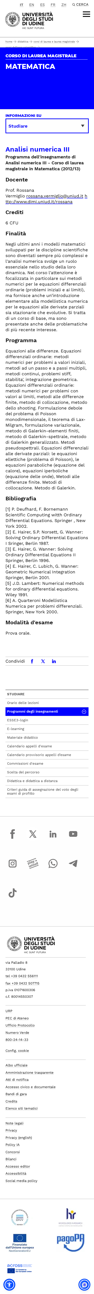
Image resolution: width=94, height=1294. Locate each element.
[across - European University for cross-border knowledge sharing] (19, 1270)
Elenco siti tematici (21, 1108)
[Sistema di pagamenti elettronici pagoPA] (70, 1245)
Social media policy (21, 1181)
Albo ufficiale (16, 1065)
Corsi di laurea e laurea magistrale (54, 41)
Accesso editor (17, 1166)
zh (63, 5)
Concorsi (12, 1152)
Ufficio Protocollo (20, 1025)
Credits (11, 1101)
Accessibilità (15, 1173)
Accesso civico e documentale (30, 1087)
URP (8, 1011)
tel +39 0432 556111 (21, 976)
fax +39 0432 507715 (22, 983)
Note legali (14, 1123)
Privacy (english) (18, 1138)
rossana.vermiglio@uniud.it (54, 196)
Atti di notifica (17, 1080)
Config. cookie (17, 1051)
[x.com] (33, 838)
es (42, 5)
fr (53, 5)
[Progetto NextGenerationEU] (19, 1245)
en (31, 5)
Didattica (23, 41)
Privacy (11, 1130)
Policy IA (12, 1145)
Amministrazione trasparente (29, 1073)
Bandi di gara (16, 1094)
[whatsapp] (53, 868)
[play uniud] (33, 868)
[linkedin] (53, 838)
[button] (9, 1284)
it (21, 5)
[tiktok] (12, 897)
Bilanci (10, 1159)
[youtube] (73, 838)
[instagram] (12, 868)
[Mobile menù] (86, 14)
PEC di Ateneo (17, 1018)
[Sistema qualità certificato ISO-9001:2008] (19, 1219)
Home (8, 41)
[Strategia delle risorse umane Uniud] (70, 1219)
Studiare (16, 694)
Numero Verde (17, 1033)
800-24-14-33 (16, 1040)
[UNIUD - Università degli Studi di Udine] (29, 20)
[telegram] (73, 868)
